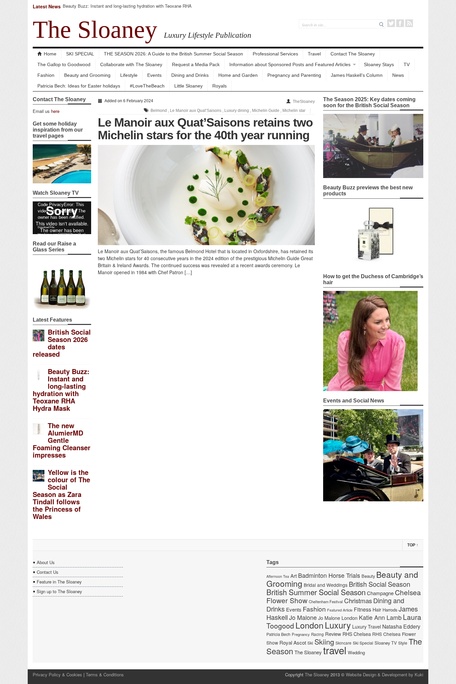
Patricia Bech (278, 634)
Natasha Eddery (401, 626)
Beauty (368, 576)
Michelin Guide (265, 110)
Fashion (45, 75)
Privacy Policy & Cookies (57, 674)
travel (335, 650)
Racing (317, 634)
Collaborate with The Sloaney (131, 64)
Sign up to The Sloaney (59, 591)
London (309, 625)
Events (154, 75)
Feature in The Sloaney (59, 581)
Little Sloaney (188, 86)
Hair (377, 609)
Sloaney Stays (379, 64)
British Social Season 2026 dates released (62, 343)
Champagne (380, 592)
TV (407, 64)
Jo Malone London (338, 618)
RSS (409, 23)
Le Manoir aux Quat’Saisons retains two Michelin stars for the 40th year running (205, 129)
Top (412, 545)
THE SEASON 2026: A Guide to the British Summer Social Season (173, 53)
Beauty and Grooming (87, 75)
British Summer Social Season (316, 591)
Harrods (390, 610)
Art (293, 575)
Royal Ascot (292, 642)
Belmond (159, 110)
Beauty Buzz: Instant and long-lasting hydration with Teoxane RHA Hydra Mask (127, 9)
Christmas (358, 600)
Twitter (391, 23)
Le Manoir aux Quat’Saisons (195, 110)
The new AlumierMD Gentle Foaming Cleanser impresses (61, 440)
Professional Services (275, 53)
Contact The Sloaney (352, 53)
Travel (314, 53)
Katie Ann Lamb (380, 617)
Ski (310, 643)
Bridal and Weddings (326, 584)
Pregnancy (301, 634)
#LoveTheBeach (147, 86)
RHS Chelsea (357, 634)
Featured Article (340, 610)
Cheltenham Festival (326, 601)
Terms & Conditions (105, 674)
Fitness (362, 609)
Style (402, 643)
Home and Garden (238, 75)
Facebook (400, 23)
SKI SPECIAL (80, 53)
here (55, 111)
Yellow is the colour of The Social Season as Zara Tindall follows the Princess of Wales (61, 494)
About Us (46, 562)
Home (50, 53)
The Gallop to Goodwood (63, 64)
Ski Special (363, 643)
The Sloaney (95, 29)
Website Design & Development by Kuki (384, 674)
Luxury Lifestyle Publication (207, 35)
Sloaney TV (386, 643)
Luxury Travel (366, 626)
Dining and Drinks (190, 75)
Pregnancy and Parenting (294, 75)
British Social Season (379, 584)
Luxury (338, 625)
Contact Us (47, 572)
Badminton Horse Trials (329, 575)
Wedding (356, 652)
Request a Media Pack (196, 64)
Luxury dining (236, 110)
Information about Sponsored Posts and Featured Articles (290, 64)
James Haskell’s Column (357, 75)
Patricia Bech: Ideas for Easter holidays (78, 86)
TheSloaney (304, 101)
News (398, 75)
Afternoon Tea (277, 576)
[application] (62, 217)
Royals (219, 86)
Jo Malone (303, 617)
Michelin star (293, 110)
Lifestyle (129, 75)
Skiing (324, 641)
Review (333, 633)
